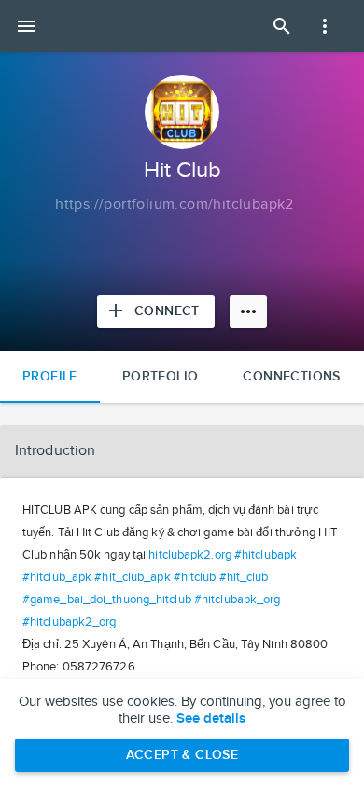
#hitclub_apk (56, 577)
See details (210, 719)
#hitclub (195, 577)
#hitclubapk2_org (69, 621)
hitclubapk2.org (189, 554)
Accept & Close (182, 755)
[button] (182, 451)
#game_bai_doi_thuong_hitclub (106, 599)
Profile (49, 376)
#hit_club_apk (132, 577)
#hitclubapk (265, 554)
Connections (291, 376)
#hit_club (244, 577)
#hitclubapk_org (237, 599)
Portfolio (160, 376)
